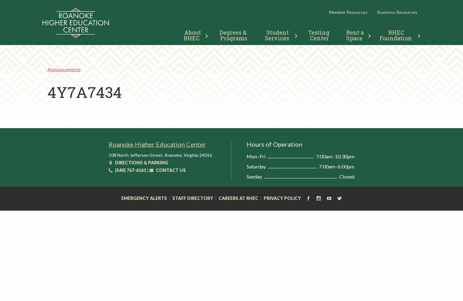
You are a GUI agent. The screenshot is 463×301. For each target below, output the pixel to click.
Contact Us (170, 170)
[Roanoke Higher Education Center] (76, 37)
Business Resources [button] (397, 12)
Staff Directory (192, 198)
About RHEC (193, 35)
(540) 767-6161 (130, 170)
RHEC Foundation (396, 35)
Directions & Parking (141, 162)
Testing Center (319, 35)
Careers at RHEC (238, 198)
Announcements (64, 69)
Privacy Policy (282, 198)
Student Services (277, 35)
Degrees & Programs (234, 35)
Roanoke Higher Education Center (157, 144)
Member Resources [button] (348, 12)
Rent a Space (355, 35)
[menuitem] (193, 34)
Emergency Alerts (144, 198)
